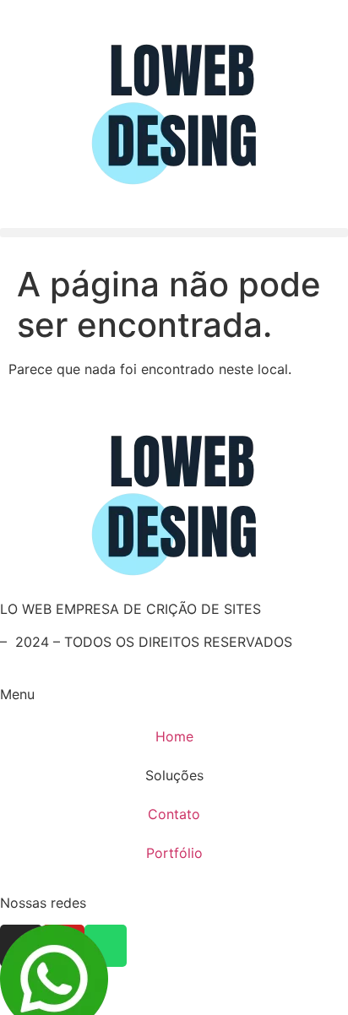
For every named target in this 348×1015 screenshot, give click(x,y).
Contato (174, 814)
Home (174, 736)
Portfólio (174, 852)
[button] (174, 232)
